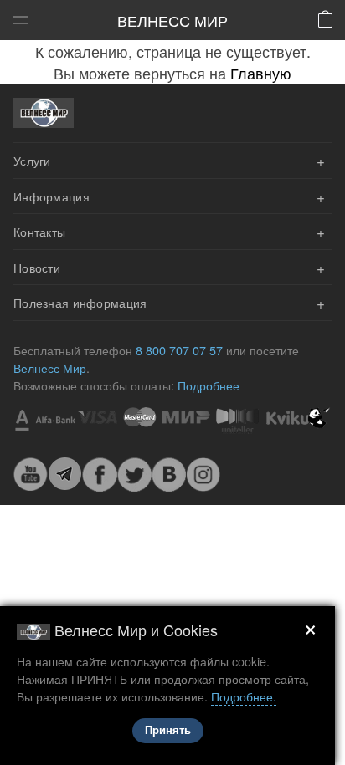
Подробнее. (243, 696)
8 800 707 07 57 (179, 350)
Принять (168, 730)
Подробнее (208, 385)
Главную (260, 73)
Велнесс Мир (49, 367)
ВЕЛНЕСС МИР (172, 20)
